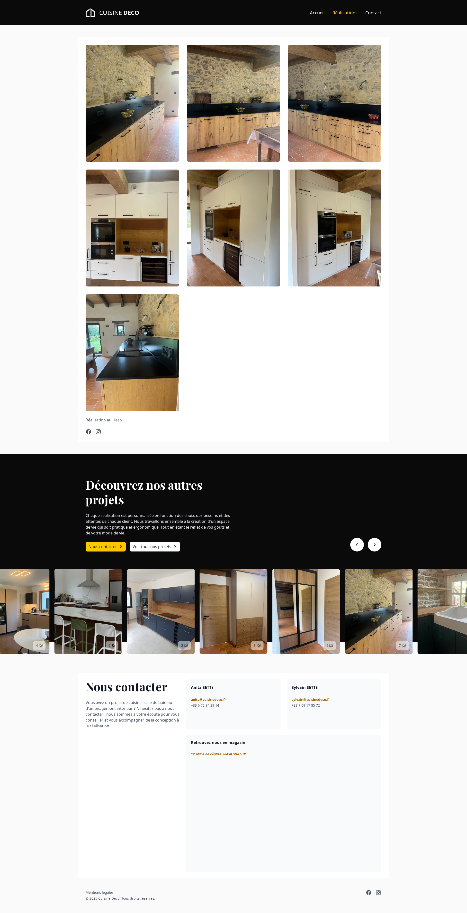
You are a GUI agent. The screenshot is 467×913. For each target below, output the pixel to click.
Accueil (317, 13)
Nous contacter (103, 546)
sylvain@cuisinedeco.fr (311, 699)
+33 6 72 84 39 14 (205, 705)
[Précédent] (357, 545)
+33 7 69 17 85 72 (306, 705)
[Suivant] (374, 545)
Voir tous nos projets (152, 546)
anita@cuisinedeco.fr (208, 699)
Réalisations (345, 13)
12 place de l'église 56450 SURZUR (218, 754)
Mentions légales (100, 892)
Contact (373, 13)
